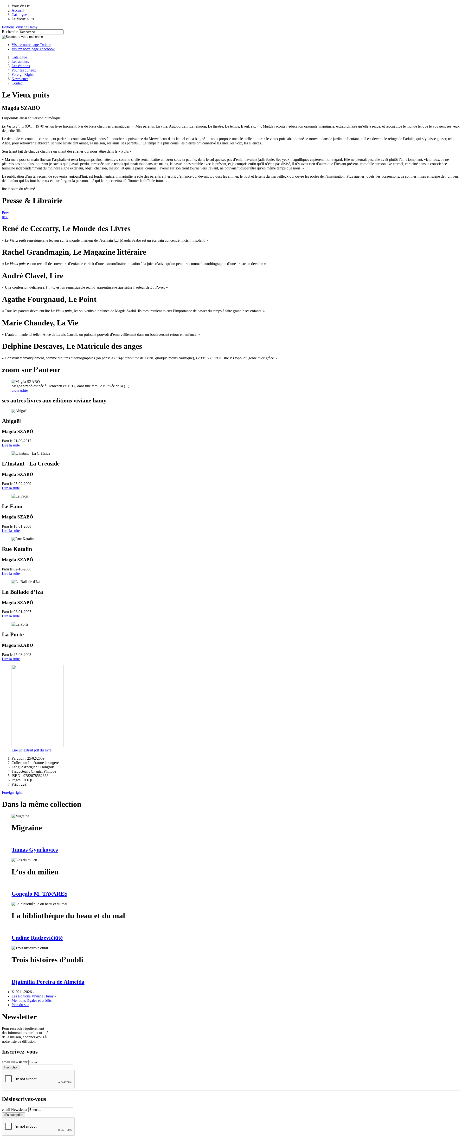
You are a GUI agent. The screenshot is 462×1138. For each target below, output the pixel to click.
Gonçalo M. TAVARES (39, 894)
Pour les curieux (24, 70)
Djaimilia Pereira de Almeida (48, 982)
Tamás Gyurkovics (35, 850)
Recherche (10, 32)
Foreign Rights (23, 74)
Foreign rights (12, 792)
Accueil (17, 10)
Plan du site (20, 1005)
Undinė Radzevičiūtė (37, 938)
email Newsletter (14, 1062)
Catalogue (19, 15)
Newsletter (20, 79)
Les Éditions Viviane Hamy (33, 996)
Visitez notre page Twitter (31, 45)
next (5, 217)
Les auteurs (20, 61)
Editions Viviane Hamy (20, 27)
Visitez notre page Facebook (33, 49)
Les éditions (21, 66)
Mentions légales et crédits (31, 1000)
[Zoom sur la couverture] (38, 746)
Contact (17, 83)
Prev (5, 212)
